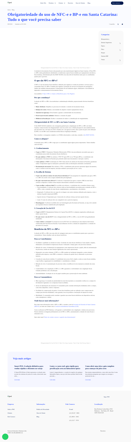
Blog (89, 3)
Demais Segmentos (106, 42)
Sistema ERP (104, 56)
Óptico (103, 46)
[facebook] (112, 397)
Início (9, 10)
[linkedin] (119, 397)
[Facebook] (116, 24)
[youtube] (122, 397)
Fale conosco (116, 3)
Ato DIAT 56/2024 (89, 135)
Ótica (102, 49)
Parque (103, 52)
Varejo (103, 59)
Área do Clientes (80, 3)
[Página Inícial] (13, 3)
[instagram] (115, 397)
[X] (118, 24)
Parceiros (70, 3)
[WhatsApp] (122, 24)
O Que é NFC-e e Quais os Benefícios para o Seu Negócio (58, 93)
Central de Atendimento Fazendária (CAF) (66, 306)
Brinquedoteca (105, 39)
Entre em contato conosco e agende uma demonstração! (59, 317)
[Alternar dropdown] (55, 3)
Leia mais (17, 380)
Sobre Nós (43, 3)
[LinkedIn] (120, 24)
